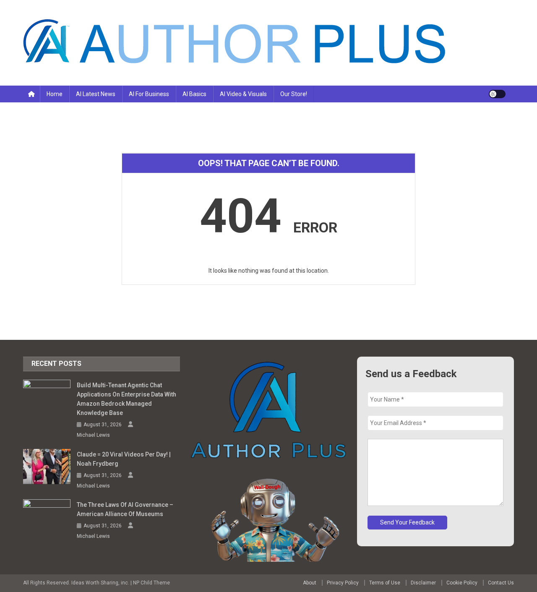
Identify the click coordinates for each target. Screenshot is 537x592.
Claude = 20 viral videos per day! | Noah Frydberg (124, 459)
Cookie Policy (461, 583)
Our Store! (293, 94)
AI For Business (149, 94)
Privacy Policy (343, 583)
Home (55, 94)
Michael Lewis (93, 435)
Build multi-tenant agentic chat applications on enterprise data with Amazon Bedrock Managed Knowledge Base (126, 399)
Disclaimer (423, 583)
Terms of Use (384, 583)
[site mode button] (497, 94)
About (309, 583)
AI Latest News (95, 94)
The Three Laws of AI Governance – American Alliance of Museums (125, 509)
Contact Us (501, 583)
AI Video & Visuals (243, 94)
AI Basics (194, 94)
